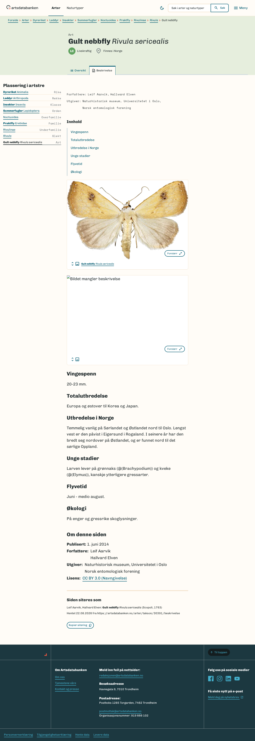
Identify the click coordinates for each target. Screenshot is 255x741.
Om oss (60, 677)
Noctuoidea (108, 20)
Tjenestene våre (65, 683)
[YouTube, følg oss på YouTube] (237, 678)
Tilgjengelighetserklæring (54, 734)
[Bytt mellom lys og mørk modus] (162, 8)
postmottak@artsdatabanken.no (120, 711)
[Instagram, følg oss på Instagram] (219, 678)
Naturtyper (75, 8)
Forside (13, 20)
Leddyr (54, 20)
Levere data (101, 734)
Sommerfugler (87, 20)
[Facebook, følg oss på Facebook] (211, 678)
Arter (56, 8)
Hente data (82, 734)
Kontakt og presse (67, 689)
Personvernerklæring (18, 734)
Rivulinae (140, 20)
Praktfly (125, 20)
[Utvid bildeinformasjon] (75, 263)
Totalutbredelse (82, 140)
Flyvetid (76, 164)
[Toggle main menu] (240, 8)
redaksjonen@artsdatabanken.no (121, 675)
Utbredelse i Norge (85, 148)
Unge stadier (80, 156)
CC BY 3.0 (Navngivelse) (104, 578)
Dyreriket (39, 20)
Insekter (68, 20)
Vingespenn (79, 132)
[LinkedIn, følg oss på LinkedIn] (228, 678)
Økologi (76, 172)
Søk (222, 8)
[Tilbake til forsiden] (22, 8)
